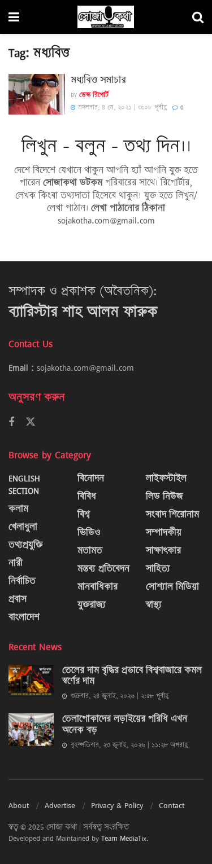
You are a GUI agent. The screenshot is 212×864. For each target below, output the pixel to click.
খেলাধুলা (22, 527)
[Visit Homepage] (105, 17)
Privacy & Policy (117, 805)
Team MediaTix (123, 838)
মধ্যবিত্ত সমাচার (98, 79)
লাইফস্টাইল (166, 478)
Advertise (60, 805)
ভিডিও (89, 532)
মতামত (89, 550)
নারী (15, 563)
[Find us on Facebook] (11, 422)
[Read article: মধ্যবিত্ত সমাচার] (36, 94)
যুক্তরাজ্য (91, 605)
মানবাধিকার (97, 587)
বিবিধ (86, 496)
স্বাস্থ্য (154, 605)
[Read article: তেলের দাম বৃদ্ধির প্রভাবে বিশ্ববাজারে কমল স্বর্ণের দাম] (31, 681)
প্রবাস (17, 599)
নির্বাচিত (22, 581)
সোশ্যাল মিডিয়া (172, 587)
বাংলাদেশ (24, 617)
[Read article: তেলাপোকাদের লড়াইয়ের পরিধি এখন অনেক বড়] (31, 729)
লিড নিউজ (164, 496)
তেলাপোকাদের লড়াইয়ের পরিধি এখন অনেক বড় (124, 724)
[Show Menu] (13, 17)
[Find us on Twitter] (30, 422)
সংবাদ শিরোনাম (172, 514)
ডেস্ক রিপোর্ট (94, 94)
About (18, 805)
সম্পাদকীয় (163, 532)
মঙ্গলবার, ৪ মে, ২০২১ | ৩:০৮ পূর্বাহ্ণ (121, 107)
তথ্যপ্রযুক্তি (25, 545)
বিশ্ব (83, 514)
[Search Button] (198, 17)
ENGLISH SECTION (24, 484)
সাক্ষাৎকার (163, 550)
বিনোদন (90, 478)
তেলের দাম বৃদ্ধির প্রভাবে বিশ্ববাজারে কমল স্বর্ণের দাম (132, 675)
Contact (171, 805)
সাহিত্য (158, 568)
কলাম (18, 509)
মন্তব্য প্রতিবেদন (103, 568)
